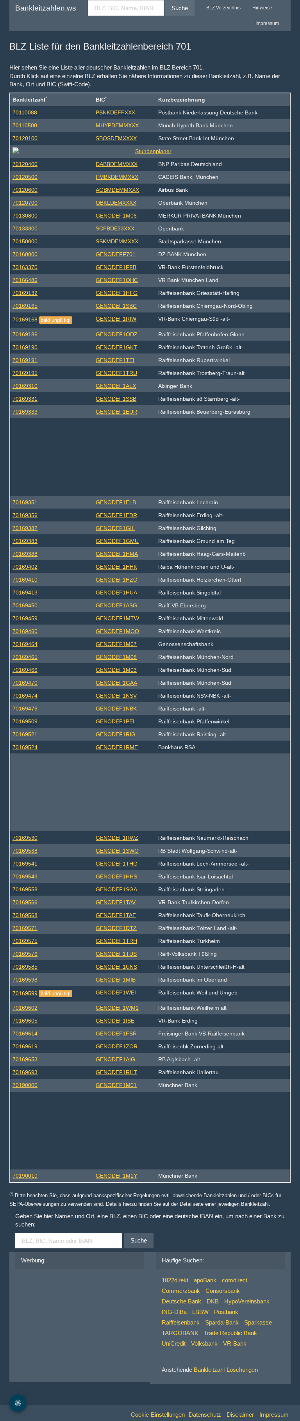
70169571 (25, 928)
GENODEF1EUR (116, 412)
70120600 (25, 190)
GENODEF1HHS (116, 876)
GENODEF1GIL (115, 528)
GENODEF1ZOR (117, 1046)
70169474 (25, 696)
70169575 (25, 941)
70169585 (25, 967)
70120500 (25, 177)
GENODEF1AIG (115, 1059)
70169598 (25, 979)
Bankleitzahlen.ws (45, 8)
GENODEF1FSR (116, 1033)
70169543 (25, 876)
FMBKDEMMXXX (117, 177)
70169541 (25, 863)
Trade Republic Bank (230, 1333)
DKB (213, 1301)
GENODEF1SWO (117, 851)
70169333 (25, 412)
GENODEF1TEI (115, 360)
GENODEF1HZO (117, 580)
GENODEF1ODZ (117, 334)
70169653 (25, 1059)
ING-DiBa (174, 1312)
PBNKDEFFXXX (115, 112)
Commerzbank (181, 1290)
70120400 (25, 164)
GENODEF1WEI (116, 992)
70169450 (25, 605)
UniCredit (174, 1343)
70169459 (25, 618)
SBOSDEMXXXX (116, 138)
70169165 (25, 306)
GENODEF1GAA (116, 683)
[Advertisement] (150, 455)
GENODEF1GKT (116, 347)
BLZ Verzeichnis (223, 8)
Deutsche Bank (181, 1301)
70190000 (25, 1085)
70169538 (25, 851)
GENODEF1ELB (116, 502)
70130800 (25, 215)
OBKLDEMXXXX (116, 203)
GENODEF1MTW (117, 618)
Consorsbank (222, 1290)
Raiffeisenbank (181, 1322)
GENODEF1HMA (117, 554)
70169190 (25, 347)
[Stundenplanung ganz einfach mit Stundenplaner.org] (150, 151)
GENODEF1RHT (116, 1072)
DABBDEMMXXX (117, 164)
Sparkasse (258, 1322)
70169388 (25, 554)
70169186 (25, 334)
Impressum (267, 23)
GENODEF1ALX (116, 386)
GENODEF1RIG (116, 734)
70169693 (25, 1072)
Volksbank (204, 1343)
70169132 (25, 293)
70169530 (25, 838)
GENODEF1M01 (116, 1085)
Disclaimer (240, 1414)
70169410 (25, 580)
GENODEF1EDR (116, 515)
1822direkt (175, 1280)
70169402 (25, 567)
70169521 (25, 734)
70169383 (25, 541)
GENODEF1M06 (116, 215)
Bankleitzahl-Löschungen (226, 1369)
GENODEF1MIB (116, 979)
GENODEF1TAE (116, 915)
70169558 (25, 889)
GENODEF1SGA (116, 889)
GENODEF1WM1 (117, 1008)
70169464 (25, 644)
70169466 (25, 670)
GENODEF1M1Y (116, 1176)
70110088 (24, 112)
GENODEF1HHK (116, 567)
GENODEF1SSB (116, 399)
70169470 (25, 683)
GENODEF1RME (117, 747)
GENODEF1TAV (116, 902)
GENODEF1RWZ (117, 838)
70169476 (25, 708)
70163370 (25, 267)
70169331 (25, 399)
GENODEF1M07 (116, 644)
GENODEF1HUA (116, 592)
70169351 (25, 502)
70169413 (25, 592)
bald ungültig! (56, 320)
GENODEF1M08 (116, 657)
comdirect (234, 1280)
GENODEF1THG (117, 863)
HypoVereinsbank (247, 1301)
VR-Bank (234, 1343)
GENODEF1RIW (116, 319)
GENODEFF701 (116, 254)
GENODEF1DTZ (116, 928)
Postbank (226, 1312)
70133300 (25, 228)
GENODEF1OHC (117, 280)
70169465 (25, 657)
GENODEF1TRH (116, 941)
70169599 (25, 993)
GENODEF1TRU (116, 373)
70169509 (25, 721)
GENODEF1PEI (115, 721)
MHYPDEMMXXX (117, 125)
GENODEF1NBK (116, 708)
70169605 (25, 1021)
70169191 (25, 360)
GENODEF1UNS (116, 967)
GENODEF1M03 (116, 670)
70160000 (25, 254)
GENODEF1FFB (116, 267)
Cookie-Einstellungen (158, 1414)
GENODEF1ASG (116, 605)
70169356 (25, 515)
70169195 (25, 373)
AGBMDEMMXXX (117, 190)
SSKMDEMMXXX (117, 241)
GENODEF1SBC (116, 306)
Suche (179, 8)
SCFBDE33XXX (115, 228)
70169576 (25, 954)
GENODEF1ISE (115, 1021)
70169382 (25, 528)
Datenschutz (205, 1414)
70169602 (25, 1008)
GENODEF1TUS (116, 954)
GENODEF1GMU (117, 541)
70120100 (25, 138)
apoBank (205, 1280)
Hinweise (262, 8)
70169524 (25, 747)
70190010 (25, 1176)
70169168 (25, 319)
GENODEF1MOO (117, 631)
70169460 (25, 631)
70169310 (25, 386)
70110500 (24, 125)
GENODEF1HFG (117, 293)
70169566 (25, 902)
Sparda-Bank (222, 1322)
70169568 (25, 915)
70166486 (25, 280)
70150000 (25, 241)
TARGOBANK (180, 1333)
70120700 (25, 203)
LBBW (200, 1312)
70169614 (25, 1033)
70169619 (25, 1046)
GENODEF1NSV (116, 696)
